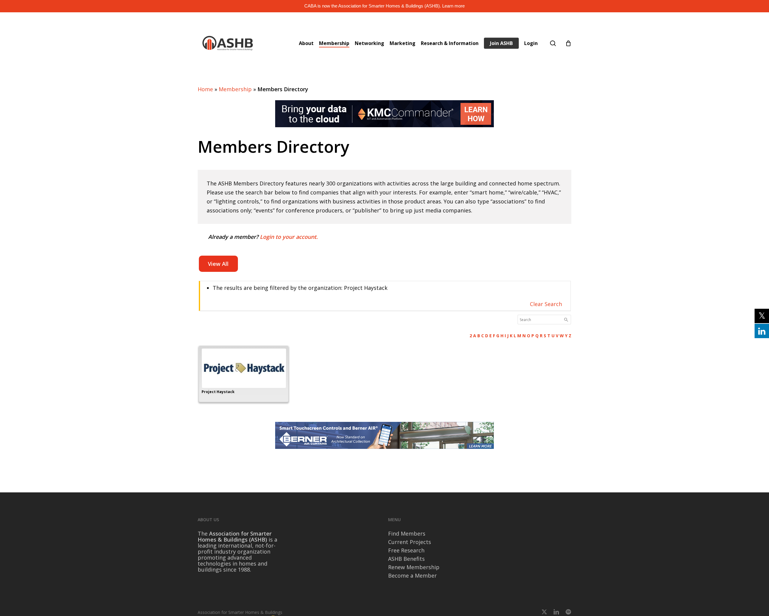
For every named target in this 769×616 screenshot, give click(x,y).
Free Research (406, 550)
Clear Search (546, 304)
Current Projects (409, 542)
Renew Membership (413, 567)
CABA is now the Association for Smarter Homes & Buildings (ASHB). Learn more (384, 5)
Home (205, 89)
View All (218, 263)
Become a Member (412, 575)
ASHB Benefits (406, 559)
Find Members (406, 533)
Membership (235, 89)
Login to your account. (289, 236)
